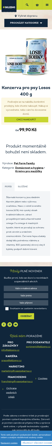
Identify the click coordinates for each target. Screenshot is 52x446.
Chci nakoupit (26, 120)
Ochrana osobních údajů (11, 392)
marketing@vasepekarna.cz (16, 371)
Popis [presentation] (8, 187)
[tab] (8, 186)
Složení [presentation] (22, 187)
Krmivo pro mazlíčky (28, 171)
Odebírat (26, 316)
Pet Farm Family (24, 163)
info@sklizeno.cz (10, 350)
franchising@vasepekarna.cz (17, 382)
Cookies (42, 378)
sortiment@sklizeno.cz (38, 347)
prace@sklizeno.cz (11, 361)
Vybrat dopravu (27, 16)
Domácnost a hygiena (29, 168)
